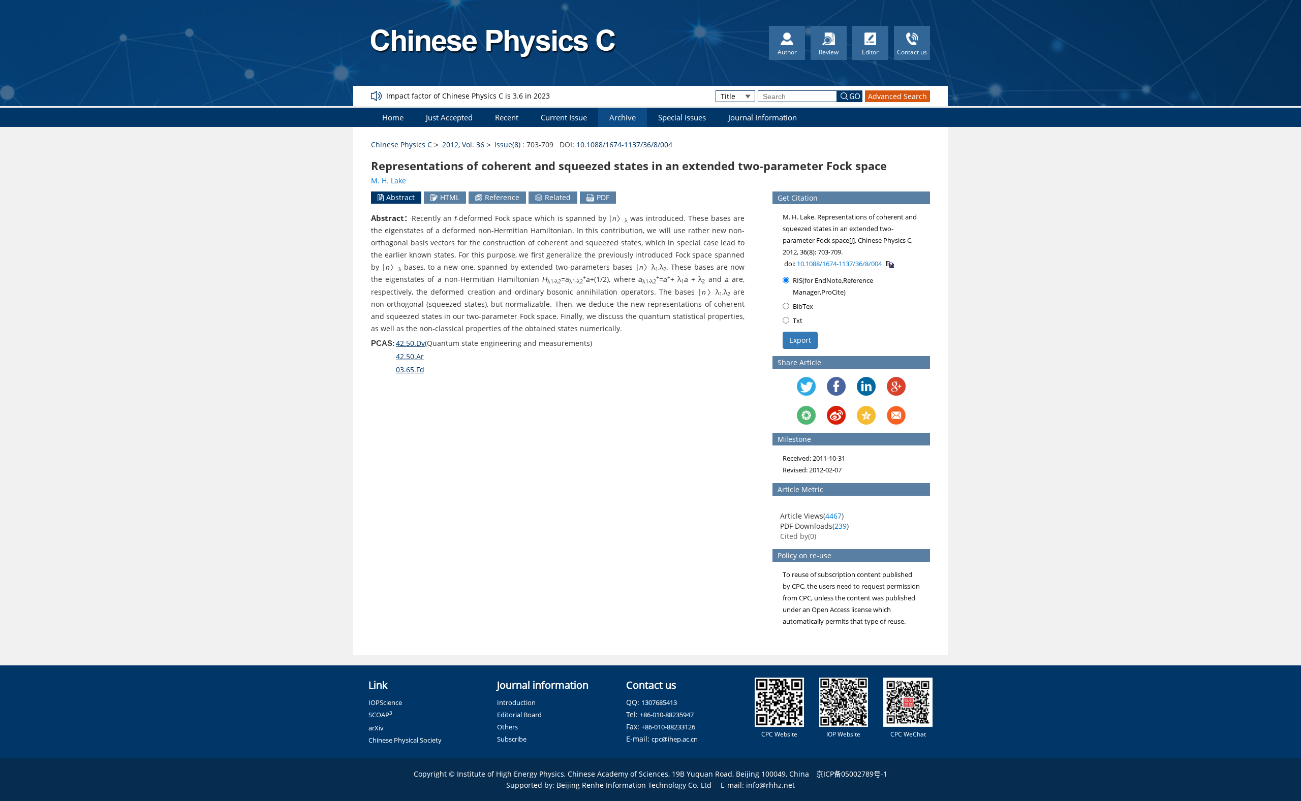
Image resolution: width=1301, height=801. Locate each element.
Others (507, 726)
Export (800, 340)
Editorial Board (519, 714)
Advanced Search (897, 96)
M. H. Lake (388, 180)
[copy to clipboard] (889, 263)
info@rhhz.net (770, 785)
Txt (797, 320)
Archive (622, 117)
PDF (603, 197)
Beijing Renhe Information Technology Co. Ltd (633, 785)
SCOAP (380, 714)
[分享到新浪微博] (836, 415)
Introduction (516, 702)
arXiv (376, 727)
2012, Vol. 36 (463, 144)
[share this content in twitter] (806, 386)
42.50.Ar (410, 356)
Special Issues (682, 117)
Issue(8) (507, 144)
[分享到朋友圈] (806, 415)
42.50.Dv (410, 343)
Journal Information (762, 117)
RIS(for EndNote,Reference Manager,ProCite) (833, 286)
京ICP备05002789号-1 (851, 774)
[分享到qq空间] (866, 415)
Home (393, 117)
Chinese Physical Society (405, 740)
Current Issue (564, 117)
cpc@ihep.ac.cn (675, 739)
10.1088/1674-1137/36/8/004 (624, 144)
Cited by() (798, 536)
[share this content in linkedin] (866, 386)
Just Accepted (449, 117)
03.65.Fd (410, 369)
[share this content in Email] (896, 415)
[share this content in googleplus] (896, 386)
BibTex (803, 306)
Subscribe (511, 739)
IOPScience (385, 702)
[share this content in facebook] (836, 386)
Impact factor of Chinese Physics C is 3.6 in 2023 (468, 96)
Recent (506, 117)
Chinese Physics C (401, 144)
